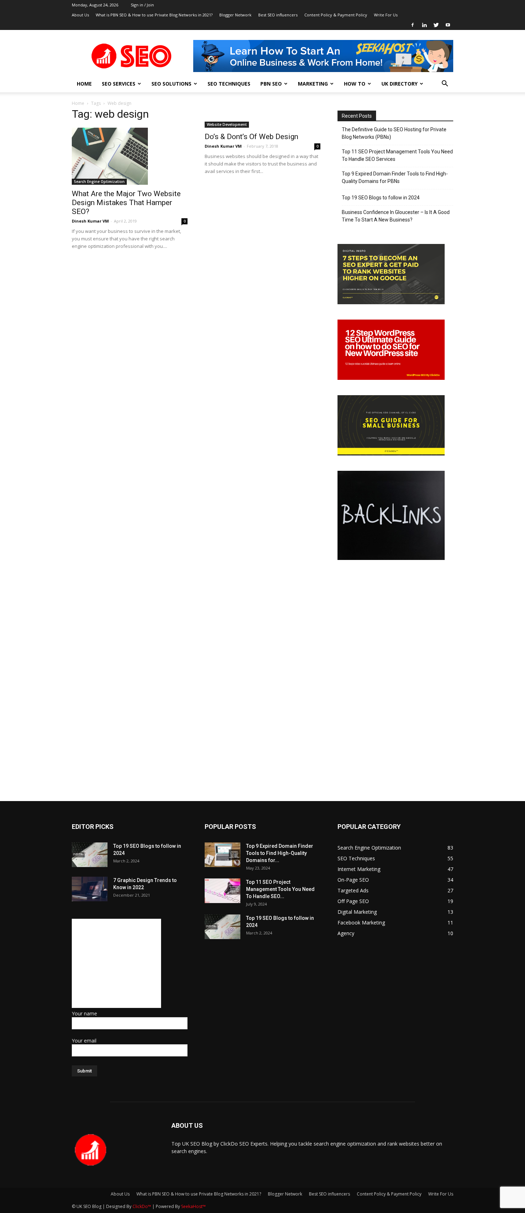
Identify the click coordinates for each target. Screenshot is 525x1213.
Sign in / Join (142, 4)
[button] (444, 84)
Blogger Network (235, 14)
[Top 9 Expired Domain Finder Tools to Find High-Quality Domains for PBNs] (222, 854)
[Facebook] (412, 25)
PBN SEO (271, 83)
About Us (80, 14)
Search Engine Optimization (99, 181)
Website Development (227, 124)
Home (84, 83)
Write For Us (386, 14)
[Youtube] (447, 25)
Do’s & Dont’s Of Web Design (251, 136)
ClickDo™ (142, 1206)
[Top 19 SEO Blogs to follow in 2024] (90, 854)
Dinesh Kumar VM (90, 221)
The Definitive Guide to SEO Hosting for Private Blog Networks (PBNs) (394, 133)
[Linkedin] (424, 25)
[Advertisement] (116, 963)
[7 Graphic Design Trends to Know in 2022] (90, 889)
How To (354, 83)
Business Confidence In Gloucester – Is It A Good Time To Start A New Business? (396, 216)
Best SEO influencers (278, 14)
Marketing (313, 83)
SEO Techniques (229, 83)
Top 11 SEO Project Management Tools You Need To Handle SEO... (280, 889)
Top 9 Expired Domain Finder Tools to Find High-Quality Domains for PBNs (395, 177)
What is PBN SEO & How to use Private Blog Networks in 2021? (154, 14)
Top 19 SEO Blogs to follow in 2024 (381, 197)
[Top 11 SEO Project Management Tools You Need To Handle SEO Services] (222, 890)
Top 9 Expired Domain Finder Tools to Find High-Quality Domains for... (279, 853)
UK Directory (399, 83)
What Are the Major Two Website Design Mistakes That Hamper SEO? (126, 202)
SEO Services (118, 83)
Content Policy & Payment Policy (335, 14)
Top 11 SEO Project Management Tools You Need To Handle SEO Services (397, 155)
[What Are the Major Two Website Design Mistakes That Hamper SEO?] (130, 156)
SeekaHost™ (193, 1206)
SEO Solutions (171, 83)
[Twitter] (436, 25)
